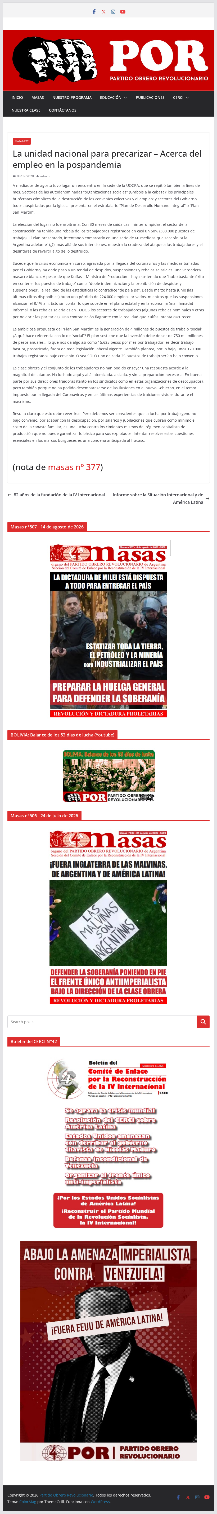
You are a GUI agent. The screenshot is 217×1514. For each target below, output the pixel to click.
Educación (110, 97)
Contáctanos (62, 110)
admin (44, 176)
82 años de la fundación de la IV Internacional (59, 495)
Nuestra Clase (26, 110)
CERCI (178, 97)
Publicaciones (150, 97)
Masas (37, 97)
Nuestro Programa (72, 97)
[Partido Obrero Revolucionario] (108, 34)
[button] (124, 97)
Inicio (17, 97)
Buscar (203, 1022)
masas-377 (22, 141)
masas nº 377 (74, 467)
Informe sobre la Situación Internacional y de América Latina (158, 498)
